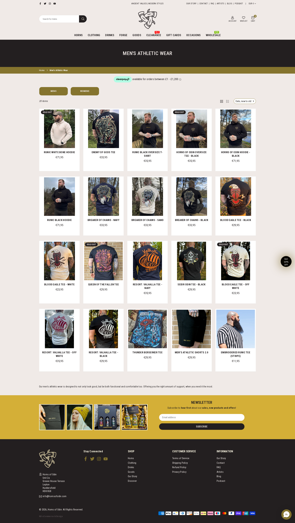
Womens (84, 91)
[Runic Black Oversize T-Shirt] (147, 129)
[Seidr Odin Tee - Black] (191, 261)
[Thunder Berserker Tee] (147, 329)
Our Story (191, 3)
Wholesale (213, 34)
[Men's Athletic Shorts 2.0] (191, 329)
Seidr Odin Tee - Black (191, 284)
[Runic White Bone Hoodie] (59, 129)
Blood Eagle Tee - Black (235, 220)
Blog (229, 3)
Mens (54, 91)
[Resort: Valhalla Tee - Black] (103, 329)
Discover (132, 481)
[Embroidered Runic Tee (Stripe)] (235, 329)
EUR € (251, 3)
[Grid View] (221, 101)
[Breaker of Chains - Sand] (147, 196)
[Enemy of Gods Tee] (103, 129)
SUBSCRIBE (201, 426)
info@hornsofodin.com (55, 496)
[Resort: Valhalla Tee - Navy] (147, 261)
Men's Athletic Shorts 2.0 (191, 352)
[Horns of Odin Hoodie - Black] (235, 129)
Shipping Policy (180, 463)
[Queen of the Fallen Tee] (103, 261)
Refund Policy (179, 467)
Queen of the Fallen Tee (103, 284)
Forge (123, 35)
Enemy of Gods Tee (103, 152)
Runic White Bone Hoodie (59, 152)
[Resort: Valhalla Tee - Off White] (59, 329)
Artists (220, 3)
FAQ (212, 3)
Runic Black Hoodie (59, 220)
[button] (253, 19)
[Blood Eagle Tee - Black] (235, 196)
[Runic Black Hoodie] (59, 196)
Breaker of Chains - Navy (103, 220)
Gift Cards (173, 35)
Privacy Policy (179, 472)
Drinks (109, 35)
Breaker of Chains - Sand (147, 220)
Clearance (153, 34)
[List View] (227, 101)
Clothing (94, 35)
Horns (78, 35)
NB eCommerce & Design (51, 516)
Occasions (193, 35)
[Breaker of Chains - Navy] (103, 196)
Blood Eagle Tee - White (59, 284)
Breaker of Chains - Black (191, 220)
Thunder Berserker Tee (147, 352)
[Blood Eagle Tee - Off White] (235, 261)
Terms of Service (180, 458)
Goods (136, 35)
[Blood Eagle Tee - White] (59, 261)
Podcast (239, 3)
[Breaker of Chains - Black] (191, 196)
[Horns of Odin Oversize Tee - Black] (191, 129)
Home (41, 70)
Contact (203, 3)
